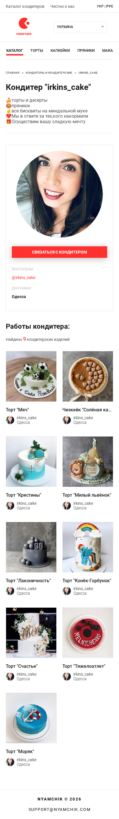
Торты (36, 50)
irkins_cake (88, 72)
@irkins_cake (23, 277)
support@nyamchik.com (60, 809)
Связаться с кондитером (59, 252)
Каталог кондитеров (25, 6)
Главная (13, 72)
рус (109, 6)
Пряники (86, 50)
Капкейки (60, 50)
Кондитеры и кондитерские (49, 72)
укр (100, 6)
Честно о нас (62, 6)
